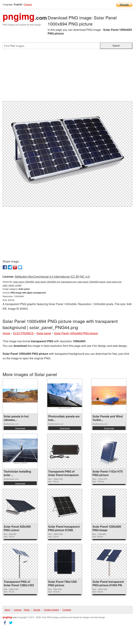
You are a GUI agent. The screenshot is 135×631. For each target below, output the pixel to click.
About (7, 609)
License (17, 609)
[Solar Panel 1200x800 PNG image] (109, 506)
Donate (36, 609)
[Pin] (15, 267)
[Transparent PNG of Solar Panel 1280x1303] (20, 561)
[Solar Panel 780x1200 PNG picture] (65, 561)
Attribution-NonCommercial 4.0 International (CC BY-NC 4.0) (52, 276)
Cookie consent (51, 609)
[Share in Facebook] (5, 267)
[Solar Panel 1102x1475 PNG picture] (109, 451)
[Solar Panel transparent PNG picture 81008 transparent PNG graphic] (64, 506)
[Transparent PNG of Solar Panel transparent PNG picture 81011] (64, 451)
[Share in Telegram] (10, 267)
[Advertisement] (67, 76)
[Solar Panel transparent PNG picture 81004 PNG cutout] (109, 561)
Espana (28, 4)
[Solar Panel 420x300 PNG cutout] (20, 506)
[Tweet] (20, 267)
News (27, 609)
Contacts (67, 609)
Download (20, 428)
